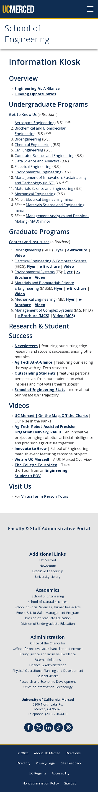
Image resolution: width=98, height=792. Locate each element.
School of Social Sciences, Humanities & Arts (48, 607)
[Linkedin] (48, 728)
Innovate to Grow (31, 448)
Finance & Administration (47, 665)
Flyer (58, 250)
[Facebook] (28, 728)
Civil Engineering (29, 150)
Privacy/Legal (45, 763)
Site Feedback (71, 763)
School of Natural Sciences (47, 601)
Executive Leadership (47, 571)
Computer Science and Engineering (45, 155)
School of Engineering (27, 35)
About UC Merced (47, 753)
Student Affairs (48, 676)
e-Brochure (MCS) (33, 315)
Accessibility (60, 773)
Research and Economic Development (47, 681)
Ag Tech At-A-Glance (33, 362)
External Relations (47, 659)
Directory (23, 763)
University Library (47, 576)
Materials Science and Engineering (44, 188)
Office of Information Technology (47, 687)
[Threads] (68, 726)
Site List (70, 783)
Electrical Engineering (33, 166)
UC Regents (37, 773)
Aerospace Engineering (35, 122)
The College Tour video (36, 464)
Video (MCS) (64, 315)
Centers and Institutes (29, 241)
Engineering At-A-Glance (37, 88)
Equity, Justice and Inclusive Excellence (48, 654)
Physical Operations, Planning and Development (47, 670)
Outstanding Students (35, 373)
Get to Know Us (23, 114)
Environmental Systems (35, 271)
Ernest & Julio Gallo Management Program (47, 612)
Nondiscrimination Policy (40, 783)
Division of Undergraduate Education (48, 623)
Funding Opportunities (35, 93)
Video (20, 255)
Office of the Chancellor (47, 643)
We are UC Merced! (32, 459)
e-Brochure (77, 250)
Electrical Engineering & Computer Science (51, 260)
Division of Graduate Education (48, 618)
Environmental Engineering (38, 172)
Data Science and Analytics (37, 161)
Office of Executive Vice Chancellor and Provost (48, 648)
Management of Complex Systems (44, 310)
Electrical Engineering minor (50, 199)
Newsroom (47, 565)
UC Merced (47, 560)
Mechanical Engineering (35, 193)
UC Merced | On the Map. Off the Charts (51, 415)
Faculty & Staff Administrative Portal (49, 528)
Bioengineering (28, 139)
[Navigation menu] (90, 9)
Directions (73, 753)
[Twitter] (38, 726)
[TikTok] (58, 726)
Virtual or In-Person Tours (44, 496)
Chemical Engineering (33, 144)
